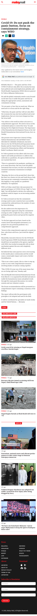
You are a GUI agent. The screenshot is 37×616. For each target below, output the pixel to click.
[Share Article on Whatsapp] (6, 36)
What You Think (24, 551)
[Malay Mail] (18, 3)
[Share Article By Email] (3, 36)
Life (2, 555)
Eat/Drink (4, 558)
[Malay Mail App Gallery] (21, 569)
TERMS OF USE (5, 572)
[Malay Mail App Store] (21, 566)
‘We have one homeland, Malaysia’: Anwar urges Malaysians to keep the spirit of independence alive (18, 527)
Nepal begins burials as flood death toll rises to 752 (18, 414)
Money (3, 553)
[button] (33, 76)
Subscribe (5, 600)
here (22, 72)
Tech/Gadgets (24, 555)
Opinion (22, 548)
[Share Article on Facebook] (13, 36)
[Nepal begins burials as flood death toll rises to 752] (18, 398)
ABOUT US (4, 567)
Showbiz (22, 546)
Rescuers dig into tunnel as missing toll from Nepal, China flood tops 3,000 (17, 381)
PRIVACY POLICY (6, 570)
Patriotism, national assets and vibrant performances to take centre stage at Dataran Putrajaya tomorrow (18, 455)
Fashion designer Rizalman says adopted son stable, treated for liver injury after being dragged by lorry (17, 491)
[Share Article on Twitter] (10, 36)
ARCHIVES (4, 565)
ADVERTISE (4, 575)
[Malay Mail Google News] (25, 569)
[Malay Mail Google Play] (25, 566)
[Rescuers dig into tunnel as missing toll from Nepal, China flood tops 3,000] (18, 365)
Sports (21, 553)
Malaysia (4, 546)
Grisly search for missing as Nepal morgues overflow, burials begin (17, 348)
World (4, 19)
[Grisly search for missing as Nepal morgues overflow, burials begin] (18, 332)
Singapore (5, 548)
